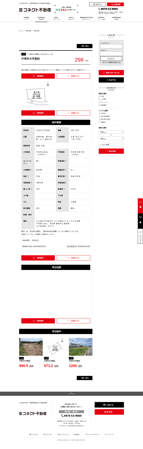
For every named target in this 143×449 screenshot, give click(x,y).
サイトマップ (109, 434)
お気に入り (75, 76)
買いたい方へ (33, 434)
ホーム (21, 31)
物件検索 (28, 31)
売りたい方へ (47, 434)
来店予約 (112, 80)
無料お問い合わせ (113, 73)
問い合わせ (108, 405)
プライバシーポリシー (92, 434)
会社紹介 (77, 434)
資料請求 (40, 76)
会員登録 (117, 4)
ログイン (99, 4)
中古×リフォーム (63, 434)
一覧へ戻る (84, 46)
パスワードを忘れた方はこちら (111, 62)
